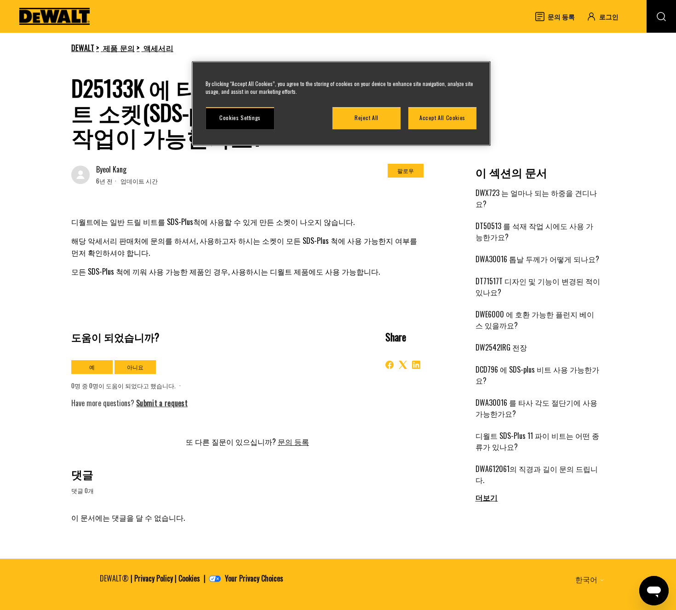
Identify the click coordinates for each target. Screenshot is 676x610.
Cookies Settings (240, 117)
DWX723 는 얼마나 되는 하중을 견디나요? (536, 198)
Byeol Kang (111, 169)
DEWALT (82, 47)
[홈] (54, 16)
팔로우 (405, 170)
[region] (341, 103)
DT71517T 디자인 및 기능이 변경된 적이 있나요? (537, 287)
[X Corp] (403, 365)
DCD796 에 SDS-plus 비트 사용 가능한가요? (537, 375)
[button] (607, 16)
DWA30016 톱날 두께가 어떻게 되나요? (537, 259)
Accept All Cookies (442, 117)
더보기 (486, 497)
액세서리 (158, 47)
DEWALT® (114, 578)
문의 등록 (293, 441)
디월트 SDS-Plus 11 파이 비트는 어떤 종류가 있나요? (537, 441)
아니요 (135, 367)
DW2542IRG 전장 (501, 347)
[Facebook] (389, 365)
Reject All (366, 117)
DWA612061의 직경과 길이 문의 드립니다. (536, 474)
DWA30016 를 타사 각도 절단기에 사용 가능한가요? (536, 408)
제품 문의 (119, 47)
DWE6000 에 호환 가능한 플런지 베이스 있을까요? (534, 320)
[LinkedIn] (416, 365)
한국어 (587, 579)
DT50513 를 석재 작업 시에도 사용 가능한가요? (534, 231)
